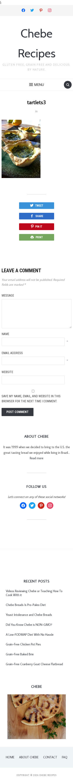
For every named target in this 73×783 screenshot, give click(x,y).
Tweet (39, 205)
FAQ (64, 757)
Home (10, 757)
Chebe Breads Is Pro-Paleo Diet (26, 605)
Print (39, 237)
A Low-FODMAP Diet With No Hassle (30, 634)
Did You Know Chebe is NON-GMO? (29, 625)
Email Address (12, 353)
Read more (36, 458)
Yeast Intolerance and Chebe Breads (29, 615)
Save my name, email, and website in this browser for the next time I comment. (31, 398)
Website (7, 372)
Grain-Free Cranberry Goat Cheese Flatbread (34, 664)
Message (8, 295)
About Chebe (29, 757)
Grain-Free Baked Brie (20, 654)
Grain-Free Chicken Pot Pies (23, 644)
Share (39, 216)
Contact (50, 757)
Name (5, 334)
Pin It (38, 226)
